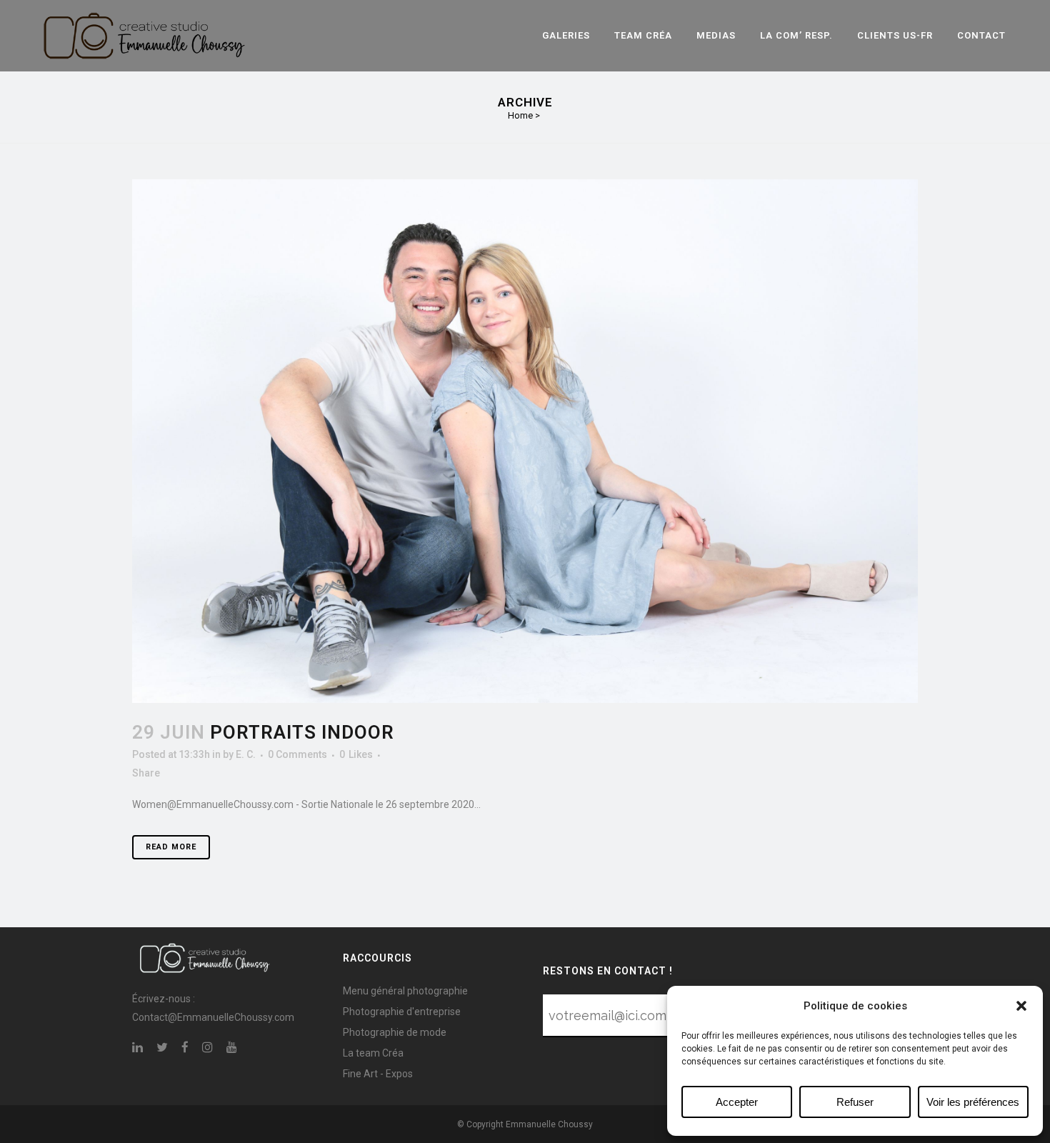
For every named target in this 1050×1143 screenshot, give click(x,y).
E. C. (246, 754)
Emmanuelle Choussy (549, 1124)
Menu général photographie (405, 991)
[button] (1021, 1006)
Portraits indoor (302, 732)
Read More (171, 847)
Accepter (737, 1102)
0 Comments (297, 754)
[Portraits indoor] (525, 441)
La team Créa (373, 1053)
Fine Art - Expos (378, 1073)
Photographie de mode (394, 1032)
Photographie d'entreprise (402, 1011)
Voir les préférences (972, 1102)
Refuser (855, 1102)
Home (520, 115)
